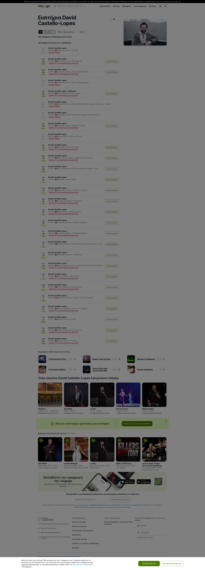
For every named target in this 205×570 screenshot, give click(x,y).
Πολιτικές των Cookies (81, 564)
